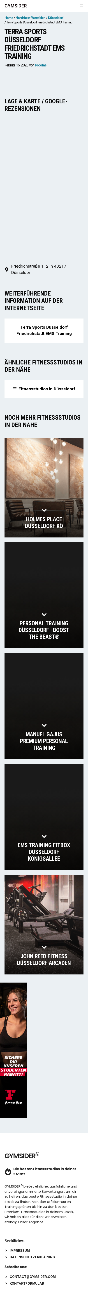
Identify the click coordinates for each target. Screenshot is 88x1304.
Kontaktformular (27, 1283)
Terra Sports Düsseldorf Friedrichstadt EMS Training (44, 330)
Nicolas (40, 65)
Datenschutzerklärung (32, 1257)
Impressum (20, 1251)
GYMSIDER (16, 6)
